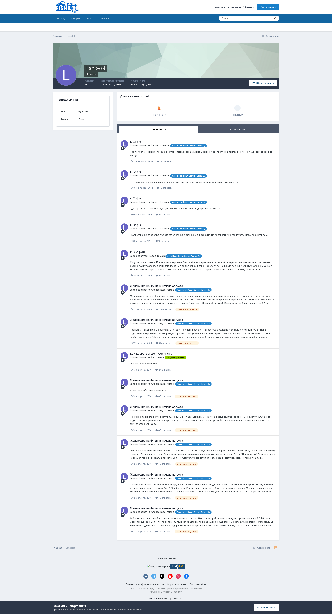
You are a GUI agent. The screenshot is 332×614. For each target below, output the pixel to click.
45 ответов (164, 309)
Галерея (104, 18)
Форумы (76, 18)
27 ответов (164, 369)
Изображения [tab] (238, 129)
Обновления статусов (255, 18)
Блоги (90, 18)
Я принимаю (268, 607)
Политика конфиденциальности (145, 584)
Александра (158, 289)
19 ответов (165, 161)
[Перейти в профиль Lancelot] (124, 144)
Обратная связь (176, 584)
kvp (153, 357)
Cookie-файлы (198, 584)
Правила (58, 609)
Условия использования (102, 609)
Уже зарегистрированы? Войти (234, 7)
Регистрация (268, 7)
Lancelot (135, 145)
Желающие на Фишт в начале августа (156, 286)
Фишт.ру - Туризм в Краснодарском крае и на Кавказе (173, 588)
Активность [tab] (158, 129)
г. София (135, 141)
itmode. (172, 558)
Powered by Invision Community (166, 591)
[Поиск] (275, 18)
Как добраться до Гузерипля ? (151, 353)
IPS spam (154, 598)
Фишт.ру (60, 18)
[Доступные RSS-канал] (275, 547)
